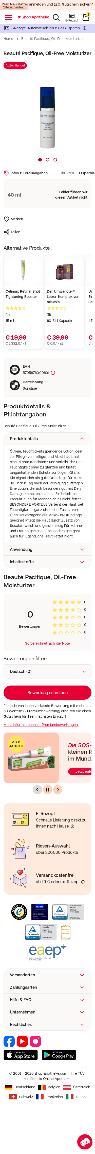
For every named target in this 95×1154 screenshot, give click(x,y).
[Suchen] (56, 17)
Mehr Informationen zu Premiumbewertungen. (41, 725)
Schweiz (26, 1097)
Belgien (54, 1087)
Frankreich (54, 1097)
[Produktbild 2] (47, 159)
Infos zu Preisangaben (29, 173)
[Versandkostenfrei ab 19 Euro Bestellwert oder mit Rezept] (83, 882)
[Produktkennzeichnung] (52, 372)
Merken (17, 219)
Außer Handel (15, 65)
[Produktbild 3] (55, 159)
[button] (47, 439)
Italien (80, 1097)
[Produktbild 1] (40, 159)
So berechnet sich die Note (47, 643)
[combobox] (47, 671)
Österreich (81, 1087)
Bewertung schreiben (48, 692)
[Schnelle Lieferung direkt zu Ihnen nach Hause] (72, 826)
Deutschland (24, 1087)
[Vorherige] (37, 789)
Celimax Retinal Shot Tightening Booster (23, 294)
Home (8, 39)
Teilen (15, 232)
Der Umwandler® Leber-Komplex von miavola (63, 296)
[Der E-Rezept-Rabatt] (85, 29)
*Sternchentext (14, 7)
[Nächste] (57, 789)
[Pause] (47, 789)
